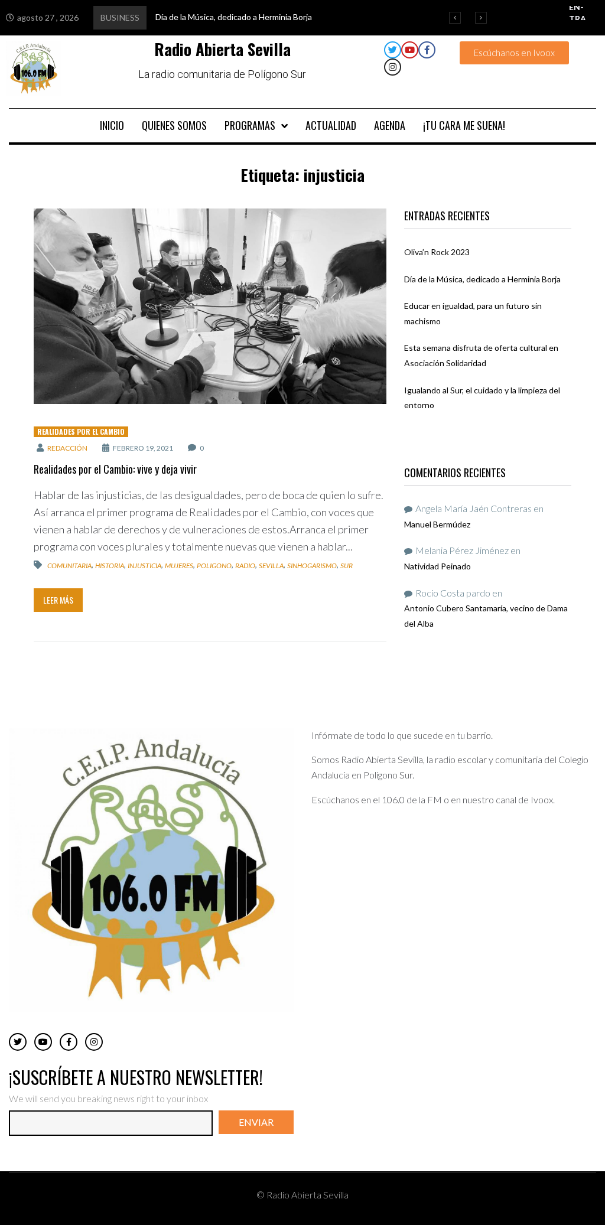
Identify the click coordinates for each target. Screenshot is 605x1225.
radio (245, 565)
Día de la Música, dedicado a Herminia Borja (482, 279)
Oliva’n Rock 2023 (437, 252)
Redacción (67, 448)
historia (109, 565)
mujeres (179, 565)
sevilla (271, 565)
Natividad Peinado (437, 566)
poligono (214, 565)
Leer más (58, 600)
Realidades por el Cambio (81, 431)
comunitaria (69, 565)
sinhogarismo (312, 565)
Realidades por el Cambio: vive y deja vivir (115, 469)
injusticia (144, 565)
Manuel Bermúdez (437, 524)
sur (346, 565)
